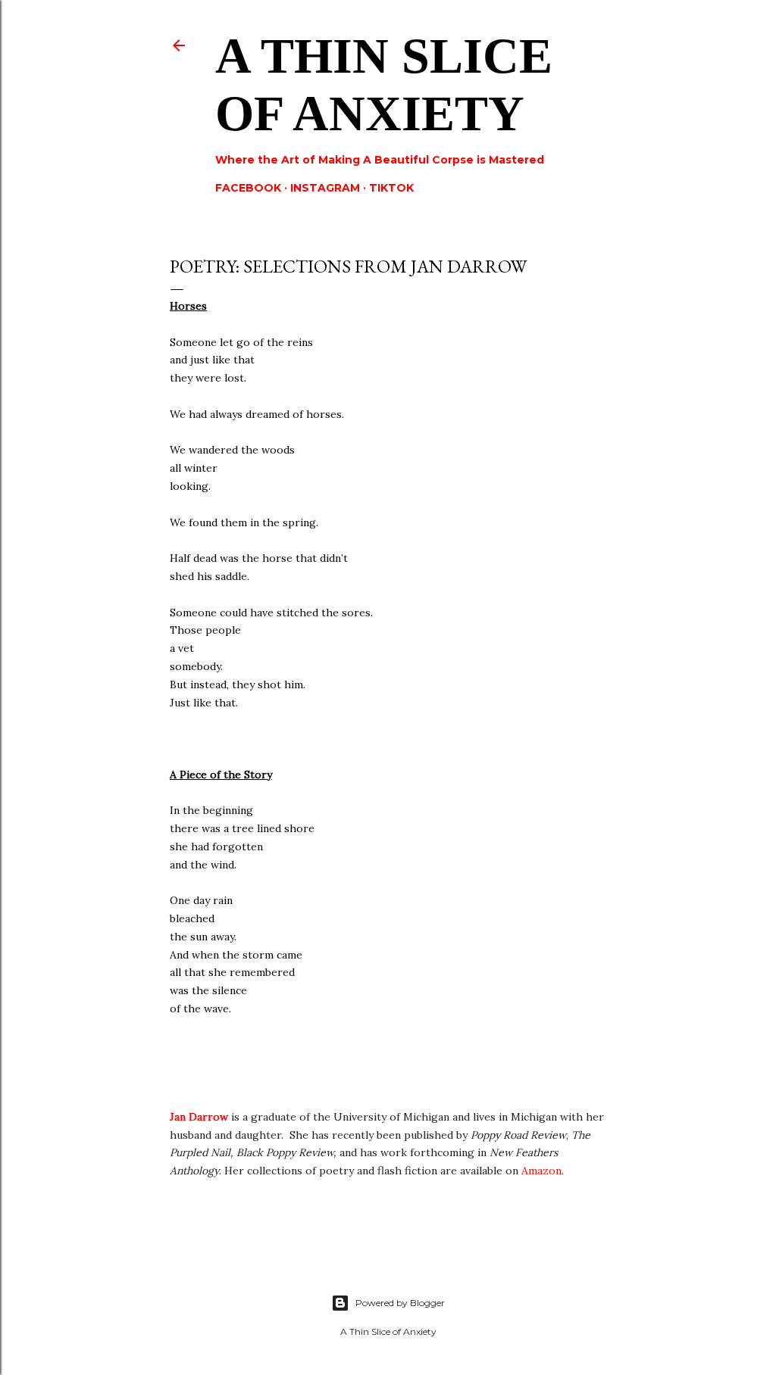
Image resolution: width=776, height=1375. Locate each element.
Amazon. (544, 1170)
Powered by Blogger (400, 1302)
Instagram (325, 188)
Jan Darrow (199, 1117)
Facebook (248, 188)
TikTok (391, 188)
